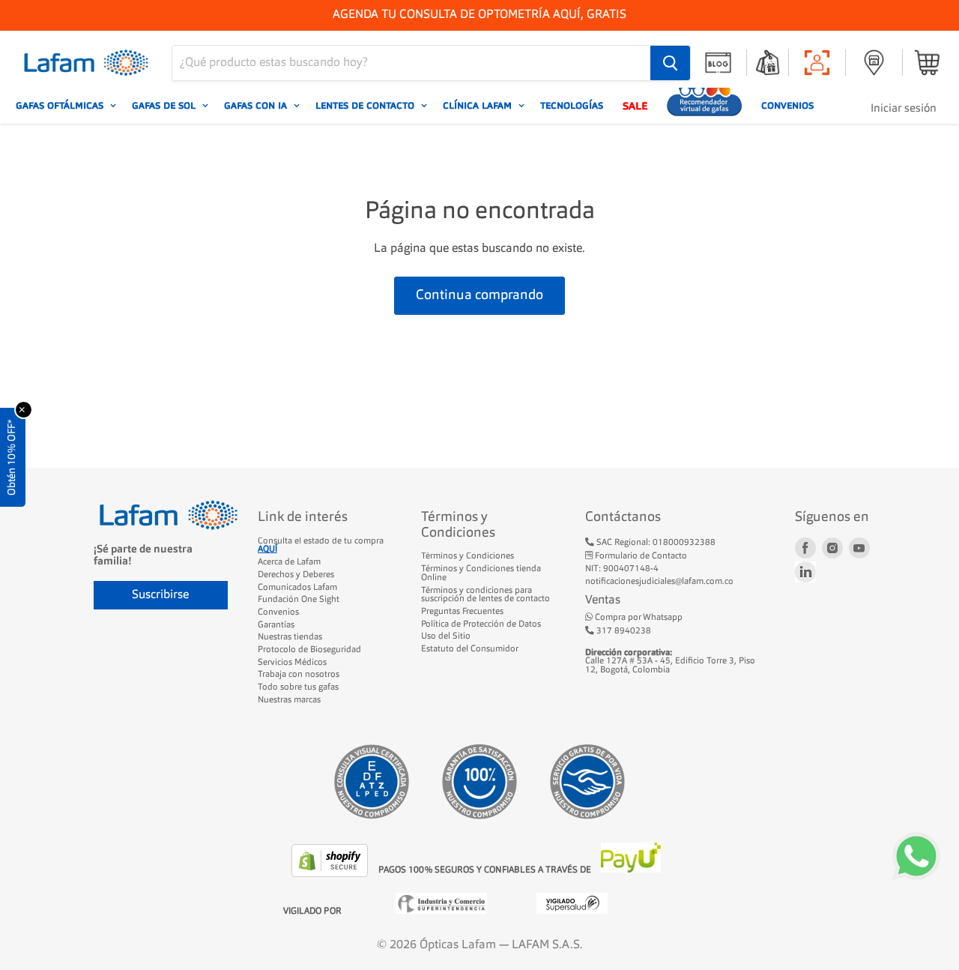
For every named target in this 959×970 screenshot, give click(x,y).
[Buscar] (670, 63)
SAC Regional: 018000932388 (655, 542)
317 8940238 (622, 631)
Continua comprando (479, 295)
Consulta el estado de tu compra (321, 546)
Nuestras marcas (289, 700)
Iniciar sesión (904, 109)
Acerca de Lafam (289, 562)
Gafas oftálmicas (61, 106)
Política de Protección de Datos (481, 624)
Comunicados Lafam (297, 587)
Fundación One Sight (298, 599)
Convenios (787, 106)
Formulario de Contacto (640, 556)
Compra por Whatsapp (638, 617)
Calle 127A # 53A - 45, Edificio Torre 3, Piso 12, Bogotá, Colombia (670, 661)
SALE (635, 105)
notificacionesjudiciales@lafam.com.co (659, 581)
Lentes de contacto (366, 106)
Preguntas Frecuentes (462, 611)
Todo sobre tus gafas (298, 687)
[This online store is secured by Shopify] (331, 874)
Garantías (276, 625)
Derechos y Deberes (296, 574)
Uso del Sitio (446, 636)
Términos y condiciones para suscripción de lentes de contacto (485, 595)
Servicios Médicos (292, 662)
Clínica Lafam (479, 106)
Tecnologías (571, 106)
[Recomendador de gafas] (704, 105)
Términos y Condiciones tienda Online (481, 573)
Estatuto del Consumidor (469, 649)
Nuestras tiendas (290, 637)
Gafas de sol (165, 106)
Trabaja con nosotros (298, 674)
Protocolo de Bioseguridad (309, 649)
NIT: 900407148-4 (622, 568)
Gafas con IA (257, 106)
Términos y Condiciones (467, 556)
